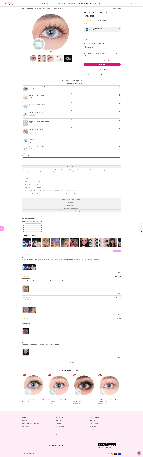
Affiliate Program (60, 426)
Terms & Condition (27, 429)
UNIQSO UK (29, 454)
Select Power (88, 36)
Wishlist (99, 3)
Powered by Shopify (37, 454)
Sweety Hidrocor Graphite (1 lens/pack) (84, 399)
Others (83, 3)
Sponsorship (59, 423)
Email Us (58, 420)
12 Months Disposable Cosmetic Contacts (36, 8)
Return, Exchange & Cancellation (30, 423)
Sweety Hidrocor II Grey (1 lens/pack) (108, 399)
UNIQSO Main (94, 423)
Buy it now (102, 64)
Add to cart (107, 60)
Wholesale (59, 432)
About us (92, 420)
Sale (87, 3)
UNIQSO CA (93, 426)
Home (23, 8)
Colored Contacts (61, 3)
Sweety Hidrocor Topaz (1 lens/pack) (54, 8)
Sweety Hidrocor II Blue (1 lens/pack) (58, 399)
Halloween (52, 3)
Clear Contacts (71, 3)
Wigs (78, 3)
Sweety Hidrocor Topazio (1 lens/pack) (33, 399)
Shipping (24, 420)
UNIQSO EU (93, 429)
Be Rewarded (59, 429)
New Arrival (45, 3)
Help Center (59, 435)
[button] (71, 166)
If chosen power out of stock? (94, 43)
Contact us (93, 3)
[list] (50, 32)
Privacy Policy (25, 426)
